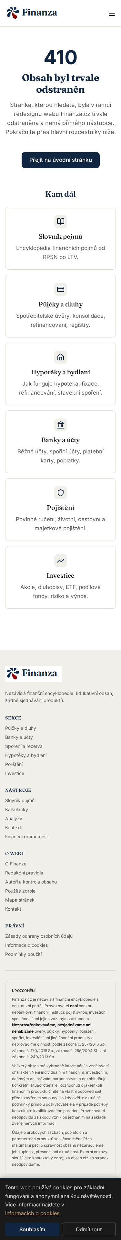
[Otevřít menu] (112, 13)
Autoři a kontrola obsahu (31, 881)
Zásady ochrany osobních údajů (39, 936)
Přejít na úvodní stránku (60, 160)
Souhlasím (32, 1229)
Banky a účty (19, 737)
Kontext (13, 827)
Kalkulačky (16, 809)
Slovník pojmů (20, 800)
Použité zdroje (20, 891)
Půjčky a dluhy (20, 728)
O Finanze (15, 863)
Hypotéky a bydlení (25, 755)
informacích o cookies (32, 1213)
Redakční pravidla (24, 872)
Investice (14, 773)
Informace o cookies (26, 945)
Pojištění (14, 764)
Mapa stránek (20, 900)
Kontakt (13, 909)
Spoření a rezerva (24, 746)
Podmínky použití (23, 954)
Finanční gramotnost (26, 836)
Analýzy (13, 818)
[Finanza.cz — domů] (44, 13)
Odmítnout (89, 1229)
